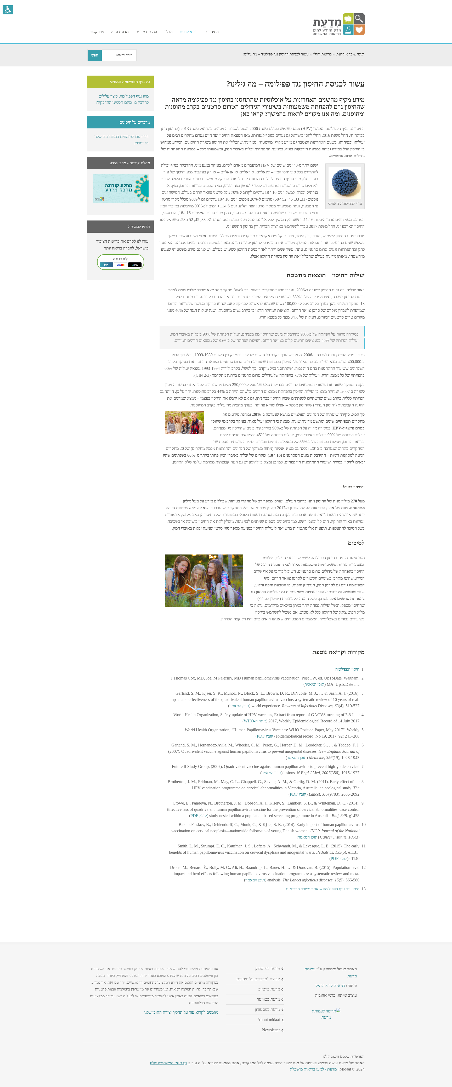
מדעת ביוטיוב (269, 989)
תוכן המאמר (314, 684)
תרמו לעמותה (139, 226)
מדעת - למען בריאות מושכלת (313, 1069)
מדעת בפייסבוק (267, 968)
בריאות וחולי (322, 54)
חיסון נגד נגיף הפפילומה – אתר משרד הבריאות (322, 889)
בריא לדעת (344, 54)
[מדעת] (339, 34)
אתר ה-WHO (255, 721)
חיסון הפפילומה (347, 669)
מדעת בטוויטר (268, 999)
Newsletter (271, 1030)
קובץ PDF (265, 736)
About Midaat (268, 1019)
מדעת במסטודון (267, 1009)
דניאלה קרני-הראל (330, 985)
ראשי (361, 54)
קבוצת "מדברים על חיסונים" (257, 979)
